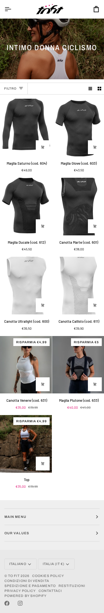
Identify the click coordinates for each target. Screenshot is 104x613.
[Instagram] (20, 603)
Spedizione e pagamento (30, 586)
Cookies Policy (48, 576)
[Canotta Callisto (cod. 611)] (78, 285)
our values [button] (16, 533)
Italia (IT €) (53, 564)
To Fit (13, 576)
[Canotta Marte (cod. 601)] (78, 206)
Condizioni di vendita (26, 581)
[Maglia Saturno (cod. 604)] (26, 127)
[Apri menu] (12, 9)
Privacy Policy (20, 591)
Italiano (17, 564)
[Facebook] (6, 603)
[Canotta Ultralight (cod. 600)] (26, 285)
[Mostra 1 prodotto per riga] (90, 88)
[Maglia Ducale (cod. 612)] (26, 206)
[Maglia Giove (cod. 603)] (78, 127)
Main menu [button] (15, 517)
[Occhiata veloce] (43, 147)
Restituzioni (72, 586)
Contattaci (50, 591)
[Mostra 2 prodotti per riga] (99, 88)
